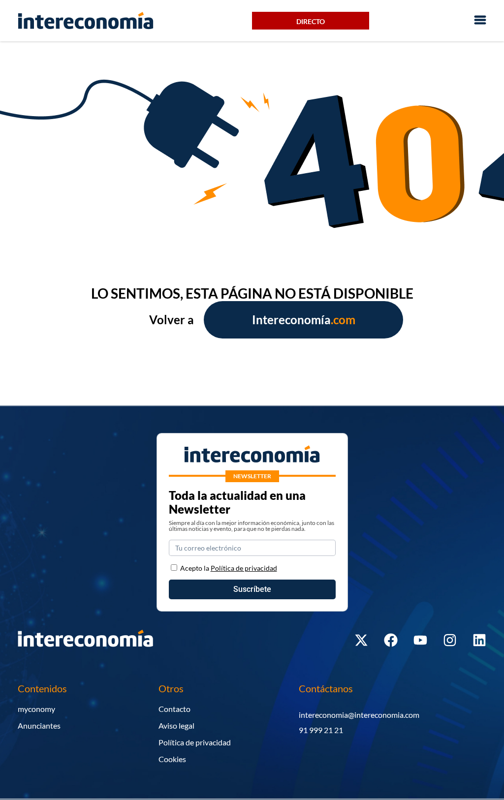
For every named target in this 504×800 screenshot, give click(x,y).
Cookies (172, 759)
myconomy (36, 708)
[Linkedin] (479, 640)
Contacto (174, 708)
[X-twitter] (361, 640)
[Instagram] (450, 640)
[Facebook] (391, 640)
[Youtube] (420, 640)
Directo (310, 21)
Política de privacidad (194, 742)
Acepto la (228, 568)
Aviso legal (176, 725)
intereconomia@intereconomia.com (359, 714)
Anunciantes (39, 725)
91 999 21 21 (321, 730)
